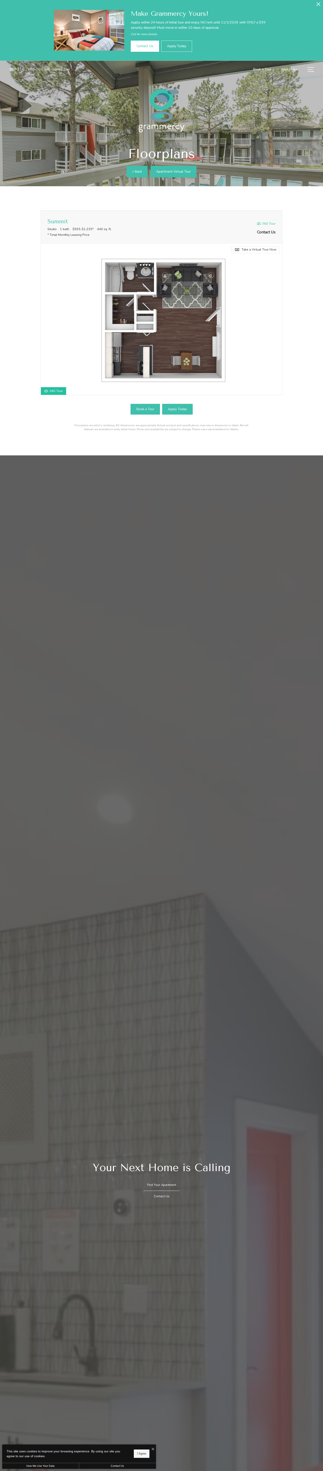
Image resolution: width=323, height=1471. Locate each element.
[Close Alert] (318, 5)
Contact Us (117, 1465)
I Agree (141, 1453)
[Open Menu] (311, 69)
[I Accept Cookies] (153, 1449)
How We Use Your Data (40, 1465)
